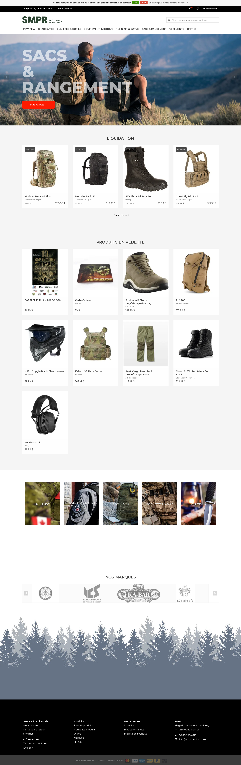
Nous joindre (65, 8)
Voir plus (120, 215)
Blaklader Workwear (185, 378)
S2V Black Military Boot (139, 196)
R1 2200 (180, 300)
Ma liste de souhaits (135, 733)
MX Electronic (33, 442)
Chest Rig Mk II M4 (187, 196)
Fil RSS (78, 741)
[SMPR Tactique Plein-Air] (42, 19)
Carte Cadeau (83, 300)
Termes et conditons (35, 743)
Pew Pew (29, 29)
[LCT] (138, 593)
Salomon (129, 307)
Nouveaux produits (84, 729)
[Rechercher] (169, 20)
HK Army (29, 374)
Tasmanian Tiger (33, 199)
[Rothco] (185, 593)
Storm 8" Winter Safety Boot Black (193, 373)
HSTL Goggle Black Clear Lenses (44, 371)
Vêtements (176, 29)
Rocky (128, 199)
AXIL (27, 446)
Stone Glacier (182, 303)
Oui (135, 3)
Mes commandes (134, 729)
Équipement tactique (98, 29)
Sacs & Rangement (154, 29)
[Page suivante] (234, 77)
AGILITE (78, 374)
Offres (191, 29)
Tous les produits (83, 725)
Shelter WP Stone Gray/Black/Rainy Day (138, 302)
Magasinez (38, 96)
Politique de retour (34, 729)
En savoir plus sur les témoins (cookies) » (168, 3)
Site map (28, 733)
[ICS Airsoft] (45, 593)
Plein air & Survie (127, 29)
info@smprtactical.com (192, 739)
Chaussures (46, 29)
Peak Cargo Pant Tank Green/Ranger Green (139, 373)
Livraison (28, 747)
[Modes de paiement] (127, 760)
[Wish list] (198, 8)
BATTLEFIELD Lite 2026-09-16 (42, 300)
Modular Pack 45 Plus (38, 196)
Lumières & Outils (69, 29)
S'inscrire (129, 725)
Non (144, 3)
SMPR (78, 303)
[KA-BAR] (92, 593)
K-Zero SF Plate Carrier (89, 371)
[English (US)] (28, 8)
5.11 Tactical (131, 378)
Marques (79, 737)
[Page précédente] (6, 77)
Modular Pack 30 (85, 196)
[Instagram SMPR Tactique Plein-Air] (126, 707)
